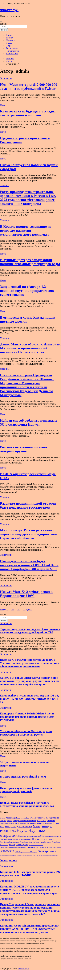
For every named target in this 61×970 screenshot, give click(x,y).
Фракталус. (9, 10)
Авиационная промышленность (24, 821)
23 (24, 609)
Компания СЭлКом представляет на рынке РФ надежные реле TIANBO (30, 873)
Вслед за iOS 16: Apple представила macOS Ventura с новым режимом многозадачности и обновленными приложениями (29, 663)
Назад (3, 609)
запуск (35, 855)
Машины (10, 40)
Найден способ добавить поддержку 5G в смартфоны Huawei (28, 422)
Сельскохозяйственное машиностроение (17, 847)
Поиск (3, 24)
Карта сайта (12, 53)
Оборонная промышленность (29, 836)
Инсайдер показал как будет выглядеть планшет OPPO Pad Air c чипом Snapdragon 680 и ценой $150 (29, 565)
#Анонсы (40, 817)
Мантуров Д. (12, 826)
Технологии (12, 48)
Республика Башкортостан (9, 842)
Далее (29, 609)
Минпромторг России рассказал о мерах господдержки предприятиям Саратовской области (28, 534)
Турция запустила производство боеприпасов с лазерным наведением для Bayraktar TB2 (30, 631)
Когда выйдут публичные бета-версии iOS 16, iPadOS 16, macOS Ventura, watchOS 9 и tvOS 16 (29, 699)
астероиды (28, 855)
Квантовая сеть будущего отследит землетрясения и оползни (28, 113)
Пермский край (26, 839)
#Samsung (10, 818)
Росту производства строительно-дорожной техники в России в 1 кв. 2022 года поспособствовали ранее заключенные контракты (28, 198)
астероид (3, 855)
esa (5, 821)
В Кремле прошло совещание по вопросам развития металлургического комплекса (26, 230)
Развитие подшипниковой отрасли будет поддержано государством (28, 505)
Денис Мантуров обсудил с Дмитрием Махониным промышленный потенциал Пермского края (30, 348)
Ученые (7, 851)
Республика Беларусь (27, 842)
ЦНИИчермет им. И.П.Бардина (26, 852)
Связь (9, 43)
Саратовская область (36, 845)
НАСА (13, 831)
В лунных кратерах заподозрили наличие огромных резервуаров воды (30, 262)
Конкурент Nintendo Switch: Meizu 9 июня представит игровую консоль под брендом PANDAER (27, 717)
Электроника (12, 51)
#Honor (2, 818)
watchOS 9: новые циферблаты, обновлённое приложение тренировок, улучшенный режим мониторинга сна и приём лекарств (29, 681)
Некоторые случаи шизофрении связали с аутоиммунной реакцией (27, 790)
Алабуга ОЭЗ (41, 821)
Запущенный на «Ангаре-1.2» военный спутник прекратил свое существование (27, 291)
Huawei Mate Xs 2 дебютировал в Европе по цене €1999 (26, 594)
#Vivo (32, 818)
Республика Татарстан (43, 842)
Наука (9, 35)
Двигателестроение (7, 823)
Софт (8, 45)
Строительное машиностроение (47, 847)
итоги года (43, 855)
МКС (2, 827)
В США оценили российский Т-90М (23, 776)
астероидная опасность (15, 855)
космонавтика (52, 855)
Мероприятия (25, 826)
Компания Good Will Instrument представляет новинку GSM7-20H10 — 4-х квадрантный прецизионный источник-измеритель (29, 929)
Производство (39, 839)
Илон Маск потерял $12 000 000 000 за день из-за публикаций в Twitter (28, 86)
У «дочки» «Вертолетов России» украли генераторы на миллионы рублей (26, 733)
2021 (2, 821)
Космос (9, 37)
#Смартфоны (52, 817)
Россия (12, 844)
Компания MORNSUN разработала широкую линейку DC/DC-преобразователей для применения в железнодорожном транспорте (29, 890)
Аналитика (51, 821)
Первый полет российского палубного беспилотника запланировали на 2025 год (27, 804)
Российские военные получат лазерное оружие (23, 449)
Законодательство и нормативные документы (33, 823)
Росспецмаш (22, 844)
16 (12, 609)
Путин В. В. (52, 839)
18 (18, 609)
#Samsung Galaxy (22, 818)
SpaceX (9, 821)
